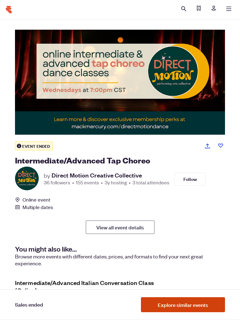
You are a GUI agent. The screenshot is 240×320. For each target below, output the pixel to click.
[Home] (8, 9)
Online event (36, 200)
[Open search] (184, 8)
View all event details (120, 227)
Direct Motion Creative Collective (97, 175)
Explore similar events (183, 304)
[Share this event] (207, 146)
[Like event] (220, 145)
